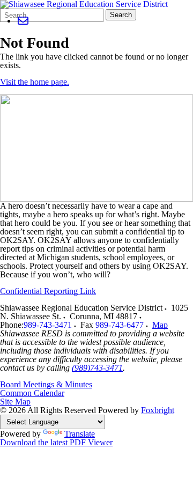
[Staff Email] (22, 20)
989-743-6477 (119, 324)
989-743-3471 (48, 324)
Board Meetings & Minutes (46, 384)
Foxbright (157, 410)
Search (121, 15)
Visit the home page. (34, 81)
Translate (79, 433)
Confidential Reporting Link (48, 291)
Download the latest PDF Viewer (56, 442)
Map (160, 324)
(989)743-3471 (97, 367)
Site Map (15, 401)
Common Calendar (32, 393)
